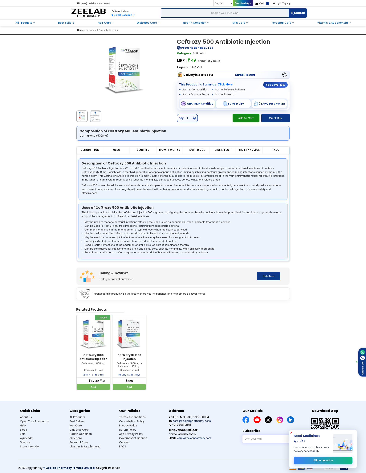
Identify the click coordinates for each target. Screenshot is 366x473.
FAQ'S (123, 446)
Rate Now (268, 276)
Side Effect (223, 150)
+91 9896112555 (181, 425)
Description (90, 150)
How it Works (169, 150)
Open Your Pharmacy (34, 421)
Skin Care (239, 23)
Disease (25, 442)
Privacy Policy (128, 425)
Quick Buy (275, 118)
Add (93, 386)
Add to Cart (246, 118)
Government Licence (133, 438)
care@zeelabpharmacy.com (94, 3)
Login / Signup (283, 3)
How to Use (196, 150)
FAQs (276, 150)
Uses (116, 150)
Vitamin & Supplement (333, 23)
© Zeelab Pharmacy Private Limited (69, 468)
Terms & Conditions (132, 417)
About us (26, 417)
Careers (124, 442)
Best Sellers (66, 23)
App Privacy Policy (131, 434)
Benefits (143, 150)
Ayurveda (26, 438)
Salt (22, 434)
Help (23, 425)
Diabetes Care (147, 23)
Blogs (23, 430)
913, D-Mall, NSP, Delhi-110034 (190, 417)
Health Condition (195, 23)
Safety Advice (249, 150)
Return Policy (127, 430)
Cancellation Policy (131, 421)
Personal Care (281, 23)
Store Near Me (29, 446)
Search (299, 13)
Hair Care (105, 23)
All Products (24, 23)
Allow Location (323, 460)
